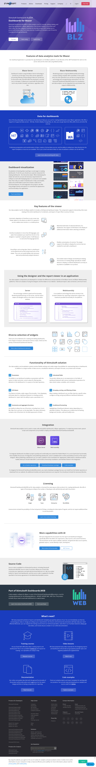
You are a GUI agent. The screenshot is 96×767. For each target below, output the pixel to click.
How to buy (36, 39)
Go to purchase (41, 604)
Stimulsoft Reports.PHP (14, 713)
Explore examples (68, 690)
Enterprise (54, 503)
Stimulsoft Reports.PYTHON (15, 718)
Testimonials (54, 713)
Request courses (27, 656)
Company (60, 4)
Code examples (69, 465)
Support (53, 4)
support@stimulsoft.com (81, 709)
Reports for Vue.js (13, 726)
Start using (24, 39)
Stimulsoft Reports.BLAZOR (15, 715)
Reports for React (13, 724)
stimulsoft (77, 713)
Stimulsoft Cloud (13, 750)
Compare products (35, 710)
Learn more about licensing (48, 517)
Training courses (35, 720)
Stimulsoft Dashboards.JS (15, 732)
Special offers (54, 712)
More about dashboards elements (21, 348)
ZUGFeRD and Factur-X (36, 738)
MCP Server (66, 548)
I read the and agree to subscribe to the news (42, 751)
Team (42, 503)
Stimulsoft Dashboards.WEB (16, 729)
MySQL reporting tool (36, 732)
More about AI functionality (49, 548)
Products (24, 4)
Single (30, 503)
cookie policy (23, 764)
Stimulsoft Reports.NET (14, 709)
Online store (54, 704)
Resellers (53, 709)
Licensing (53, 707)
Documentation (35, 709)
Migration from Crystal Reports (38, 736)
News (32, 723)
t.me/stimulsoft (66, 713)
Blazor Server (41, 447)
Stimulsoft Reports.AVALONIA (16, 717)
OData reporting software (37, 735)
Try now (13, 39)
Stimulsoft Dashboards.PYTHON (17, 739)
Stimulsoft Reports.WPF (14, 712)
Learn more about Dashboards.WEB (21, 604)
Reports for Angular (14, 723)
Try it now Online (16, 194)
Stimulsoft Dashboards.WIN (15, 731)
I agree (83, 761)
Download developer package (50, 465)
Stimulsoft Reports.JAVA (14, 720)
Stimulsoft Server (13, 753)
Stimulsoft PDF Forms (14, 742)
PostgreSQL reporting (36, 733)
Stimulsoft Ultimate (13, 704)
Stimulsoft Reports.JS (14, 710)
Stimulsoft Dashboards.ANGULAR (17, 737)
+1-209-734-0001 (67, 705)
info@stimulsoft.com (80, 705)
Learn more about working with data (48, 155)
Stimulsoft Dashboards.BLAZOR (16, 736)
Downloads (38, 4)
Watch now (68, 656)
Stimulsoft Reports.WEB (14, 707)
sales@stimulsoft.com (80, 707)
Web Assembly (55, 447)
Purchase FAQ (54, 710)
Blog (32, 724)
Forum (32, 718)
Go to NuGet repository (29, 465)
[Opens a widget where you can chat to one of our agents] (90, 764)
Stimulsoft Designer (14, 751)
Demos (31, 4)
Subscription (54, 705)
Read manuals (28, 690)
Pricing (46, 4)
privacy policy (12, 764)
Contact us (33, 648)
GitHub (73, 684)
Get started (33, 707)
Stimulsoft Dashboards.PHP (15, 734)
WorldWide (66, 503)
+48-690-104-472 (67, 707)
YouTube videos (35, 713)
